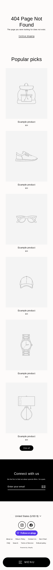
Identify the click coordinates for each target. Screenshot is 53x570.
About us (9, 539)
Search (15, 543)
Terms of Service (27, 543)
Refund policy (41, 543)
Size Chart (43, 539)
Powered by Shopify (26, 547)
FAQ (8, 543)
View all (26, 448)
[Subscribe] (43, 486)
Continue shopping (26, 36)
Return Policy (20, 539)
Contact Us (32, 539)
